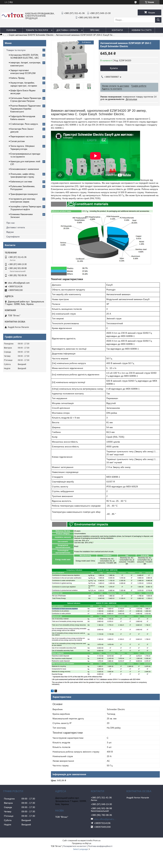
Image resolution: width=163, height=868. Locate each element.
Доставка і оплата (67, 30)
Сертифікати (13, 236)
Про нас (10, 223)
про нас (94, 30)
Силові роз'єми (17, 141)
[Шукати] (158, 20)
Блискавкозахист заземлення (24, 169)
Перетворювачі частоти (21, 136)
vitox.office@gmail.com (19, 283)
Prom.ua (96, 840)
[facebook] (52, 691)
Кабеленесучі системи (21, 181)
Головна (11, 30)
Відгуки (10, 232)
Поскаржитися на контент (75, 846)
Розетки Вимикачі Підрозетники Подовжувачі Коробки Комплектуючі (25, 109)
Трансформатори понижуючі (24, 194)
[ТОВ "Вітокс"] (13, 18)
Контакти (117, 30)
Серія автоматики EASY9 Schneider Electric (31, 35)
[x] (55, 691)
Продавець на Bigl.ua (81, 843)
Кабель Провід (17, 78)
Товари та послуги (37, 30)
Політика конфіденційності (100, 846)
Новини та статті (142, 30)
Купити (114, 68)
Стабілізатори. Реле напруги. (24, 124)
